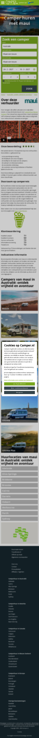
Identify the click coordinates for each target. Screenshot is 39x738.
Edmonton (11, 636)
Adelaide (7, 468)
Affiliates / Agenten (18, 572)
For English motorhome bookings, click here (19, 735)
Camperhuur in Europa (16, 673)
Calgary (10, 634)
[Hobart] (23, 538)
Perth (5, 513)
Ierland (10, 694)
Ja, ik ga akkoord (19, 384)
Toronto (11, 644)
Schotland (11, 686)
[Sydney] (24, 534)
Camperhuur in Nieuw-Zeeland (19, 654)
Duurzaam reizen (17, 549)
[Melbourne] (22, 536)
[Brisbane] (25, 532)
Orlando (11, 609)
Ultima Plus (8, 450)
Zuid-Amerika (12, 719)
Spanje (10, 691)
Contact (14, 567)
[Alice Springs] (19, 531)
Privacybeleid (16, 569)
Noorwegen (12, 681)
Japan (10, 709)
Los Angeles (12, 619)
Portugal (11, 684)
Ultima (6, 420)
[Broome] (15, 529)
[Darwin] (18, 527)
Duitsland (11, 676)
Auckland (11, 656)
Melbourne (8, 507)
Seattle (10, 606)
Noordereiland (13, 659)
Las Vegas (11, 614)
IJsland (10, 678)
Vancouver (12, 631)
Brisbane (7, 479)
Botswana (11, 714)
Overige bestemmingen (17, 701)
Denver (10, 611)
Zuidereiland (12, 661)
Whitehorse (12, 647)
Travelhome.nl (16, 552)
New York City (12, 622)
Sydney (6, 518)
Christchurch (12, 664)
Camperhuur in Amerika (17, 604)
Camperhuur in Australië (17, 579)
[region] (19, 533)
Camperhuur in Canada (16, 629)
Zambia (10, 716)
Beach (5, 308)
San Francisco (13, 617)
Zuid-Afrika (12, 706)
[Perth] (13, 534)
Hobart (6, 501)
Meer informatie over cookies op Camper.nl (18, 380)
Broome (6, 485)
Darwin (6, 496)
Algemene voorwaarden (20, 557)
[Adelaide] (20, 535)
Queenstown (12, 666)
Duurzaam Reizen (21, 211)
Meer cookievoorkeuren (19, 388)
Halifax (10, 639)
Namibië (11, 703)
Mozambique (12, 711)
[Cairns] (22, 529)
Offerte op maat (17, 555)
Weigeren (19, 392)
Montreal (11, 641)
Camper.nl (25, 728)
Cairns (5, 490)
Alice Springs (9, 473)
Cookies (19, 732)
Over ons (15, 564)
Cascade (6, 335)
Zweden (11, 689)
